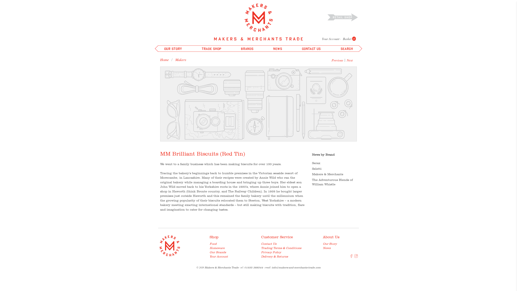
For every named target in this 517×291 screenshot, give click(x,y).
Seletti (317, 169)
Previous (337, 60)
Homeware (217, 248)
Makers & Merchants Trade (222, 267)
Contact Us (268, 243)
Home (164, 59)
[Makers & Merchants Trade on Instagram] (356, 256)
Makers (180, 59)
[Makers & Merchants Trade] (258, 17)
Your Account (330, 39)
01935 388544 (253, 267)
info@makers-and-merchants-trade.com (296, 267)
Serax (316, 163)
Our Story (330, 243)
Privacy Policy (271, 252)
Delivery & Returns (274, 256)
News (327, 248)
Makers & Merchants (327, 174)
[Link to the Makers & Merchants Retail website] (343, 17)
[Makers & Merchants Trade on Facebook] (351, 256)
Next (350, 60)
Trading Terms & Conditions (281, 248)
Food (213, 243)
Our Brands (218, 252)
